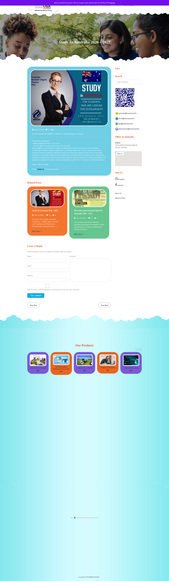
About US (118, 193)
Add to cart (34, 355)
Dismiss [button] (112, 3)
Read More (36, 231)
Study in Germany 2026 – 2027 (45, 210)
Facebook (120, 185)
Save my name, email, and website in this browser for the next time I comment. (53, 289)
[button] (140, 349)
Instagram (121, 179)
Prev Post (33, 305)
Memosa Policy (120, 198)
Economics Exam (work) (108, 368)
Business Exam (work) (84, 367)
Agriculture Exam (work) (61, 368)
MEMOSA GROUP (94, 577)
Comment (73, 256)
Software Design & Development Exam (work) (38, 368)
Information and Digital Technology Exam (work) (131, 367)
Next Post (104, 305)
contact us (40, 169)
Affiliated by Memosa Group (43, 10)
